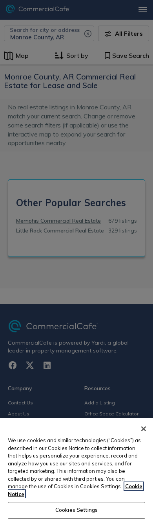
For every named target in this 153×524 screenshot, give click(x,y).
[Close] (143, 428)
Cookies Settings (76, 510)
